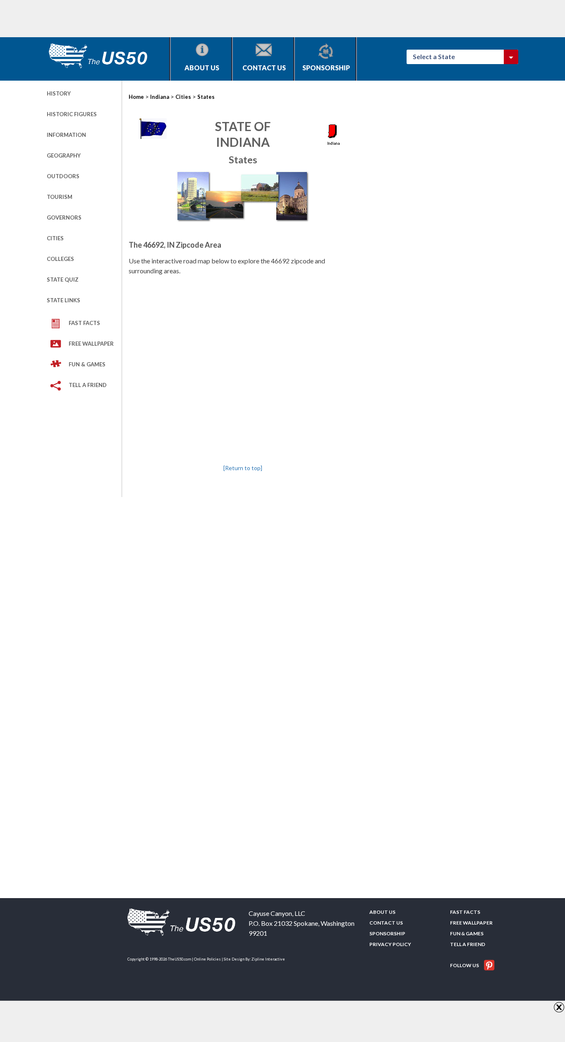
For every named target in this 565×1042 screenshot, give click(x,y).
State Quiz (63, 279)
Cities (55, 238)
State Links (63, 300)
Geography (64, 155)
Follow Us (465, 965)
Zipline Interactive (268, 959)
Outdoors (63, 176)
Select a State (437, 56)
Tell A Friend (88, 385)
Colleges (60, 259)
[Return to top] (242, 467)
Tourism (59, 197)
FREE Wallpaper (91, 343)
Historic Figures (72, 114)
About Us (201, 68)
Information (66, 134)
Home (136, 96)
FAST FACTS (84, 323)
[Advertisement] (197, 18)
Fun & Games (87, 364)
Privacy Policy (390, 944)
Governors (64, 217)
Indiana (159, 96)
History (59, 93)
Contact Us (264, 68)
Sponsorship (326, 68)
